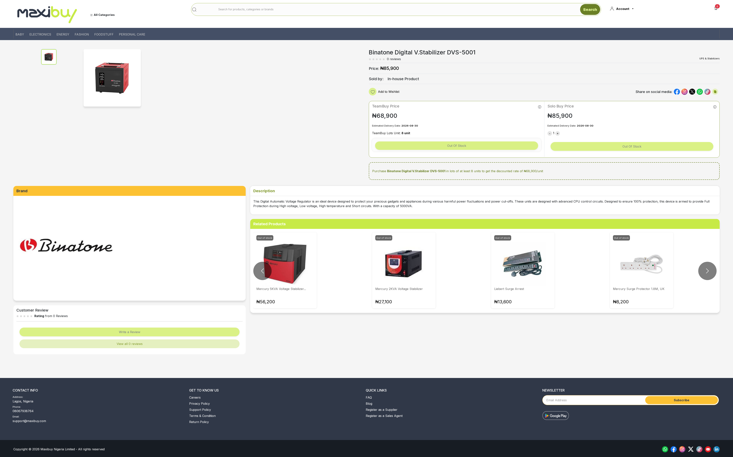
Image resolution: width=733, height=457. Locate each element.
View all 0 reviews (130, 344)
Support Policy (200, 410)
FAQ (369, 397)
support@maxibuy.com (29, 421)
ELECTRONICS (40, 34)
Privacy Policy (199, 403)
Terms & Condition (202, 416)
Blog (369, 403)
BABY (19, 34)
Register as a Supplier (381, 410)
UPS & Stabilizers (709, 58)
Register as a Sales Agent (384, 416)
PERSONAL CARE (132, 34)
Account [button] (622, 9)
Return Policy (199, 422)
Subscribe (681, 400)
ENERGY (63, 34)
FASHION (82, 34)
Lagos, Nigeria (23, 401)
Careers (195, 397)
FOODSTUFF (104, 34)
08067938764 (23, 411)
